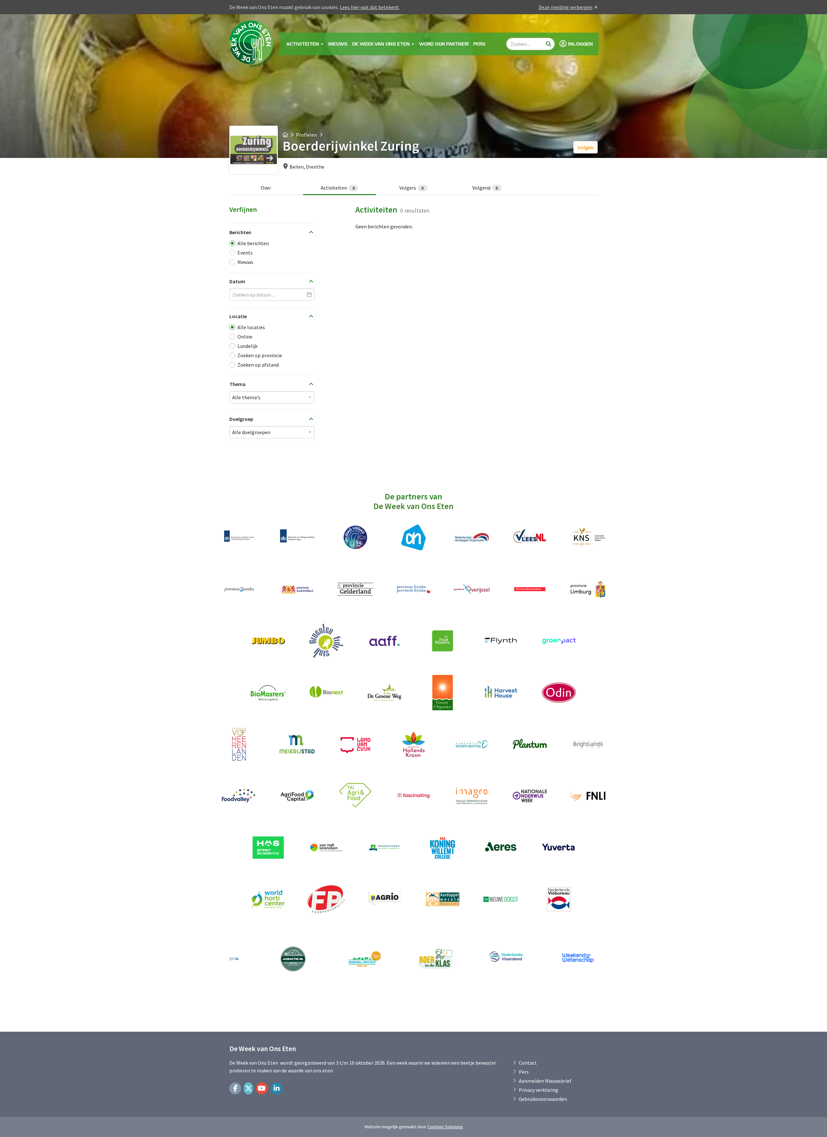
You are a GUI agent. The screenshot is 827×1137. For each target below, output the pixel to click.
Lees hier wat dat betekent (369, 7)
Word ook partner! (443, 44)
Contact (528, 1062)
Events (245, 252)
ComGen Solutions (445, 1127)
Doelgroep (241, 419)
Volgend (485, 187)
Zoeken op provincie (259, 355)
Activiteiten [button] (303, 44)
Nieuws (337, 44)
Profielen (306, 134)
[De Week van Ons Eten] (252, 44)
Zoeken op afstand (258, 364)
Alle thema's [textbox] (246, 397)
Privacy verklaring (538, 1090)
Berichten (240, 232)
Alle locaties (251, 327)
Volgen (585, 147)
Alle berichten (253, 243)
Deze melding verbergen (565, 7)
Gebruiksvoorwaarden (543, 1099)
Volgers (411, 187)
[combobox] (271, 397)
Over (266, 187)
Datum (237, 281)
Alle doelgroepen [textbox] (251, 432)
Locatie (238, 316)
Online (244, 336)
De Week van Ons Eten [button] (381, 44)
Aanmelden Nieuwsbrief (545, 1081)
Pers (479, 44)
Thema (237, 384)
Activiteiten (338, 187)
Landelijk (247, 346)
